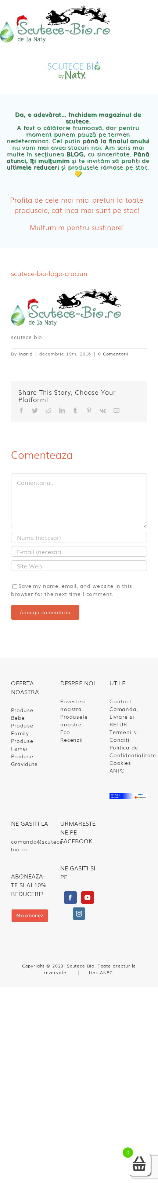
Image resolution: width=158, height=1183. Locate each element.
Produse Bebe (22, 713)
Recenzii (71, 739)
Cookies (120, 762)
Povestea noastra (72, 704)
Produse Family (22, 729)
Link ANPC (101, 972)
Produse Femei (22, 744)
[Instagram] (79, 913)
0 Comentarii (113, 353)
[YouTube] (87, 897)
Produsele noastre (74, 720)
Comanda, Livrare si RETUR (123, 716)
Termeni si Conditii (123, 735)
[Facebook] (70, 897)
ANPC (117, 770)
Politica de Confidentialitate (128, 751)
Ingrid (26, 353)
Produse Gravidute (24, 759)
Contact (120, 701)
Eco (65, 732)
